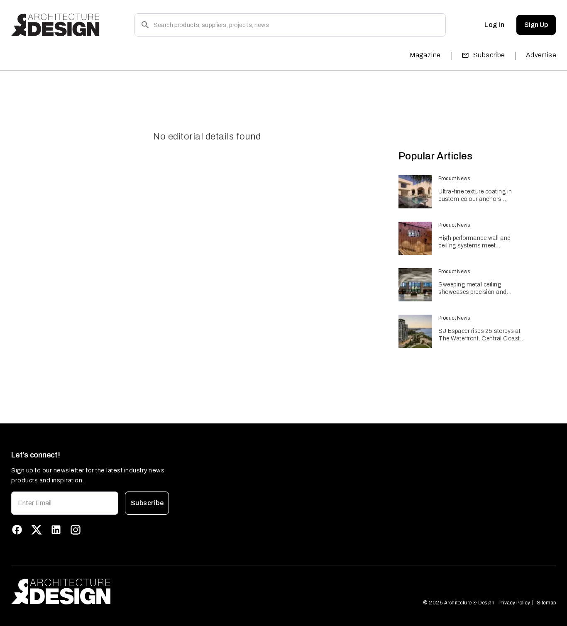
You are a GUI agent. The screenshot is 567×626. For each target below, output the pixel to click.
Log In (494, 24)
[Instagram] (75, 530)
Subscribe (489, 55)
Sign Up (536, 24)
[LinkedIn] (56, 530)
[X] (36, 530)
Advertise (541, 55)
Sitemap (546, 602)
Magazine (425, 55)
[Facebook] (17, 530)
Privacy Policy (514, 602)
